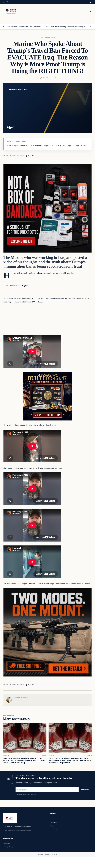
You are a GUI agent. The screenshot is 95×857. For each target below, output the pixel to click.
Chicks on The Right (17, 286)
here (40, 273)
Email (22, 156)
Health (6, 755)
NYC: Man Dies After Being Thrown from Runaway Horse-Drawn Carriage (54, 27)
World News (49, 37)
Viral (42, 37)
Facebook (16, 156)
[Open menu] (47, 21)
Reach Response (51, 854)
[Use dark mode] (90, 2)
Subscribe (85, 790)
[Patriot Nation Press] (11, 11)
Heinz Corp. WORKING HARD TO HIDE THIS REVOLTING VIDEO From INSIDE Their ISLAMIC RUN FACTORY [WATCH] (24, 760)
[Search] (89, 11)
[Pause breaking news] (90, 26)
